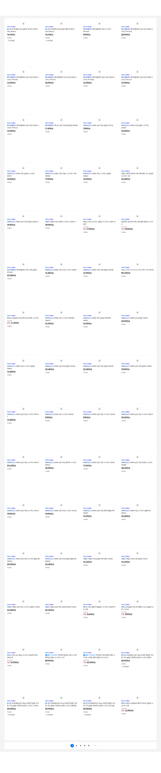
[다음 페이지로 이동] (95, 745)
